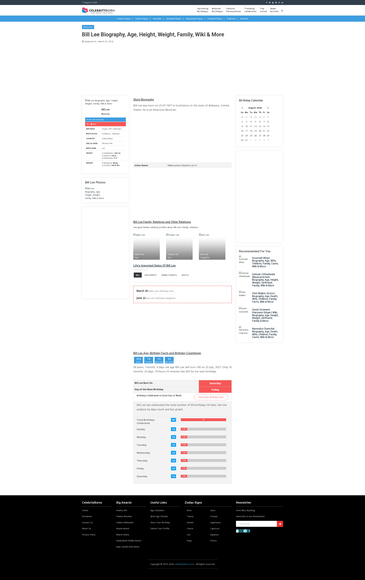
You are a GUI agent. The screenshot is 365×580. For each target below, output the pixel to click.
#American (88, 27)
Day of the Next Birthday (149, 389)
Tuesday (141, 445)
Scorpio (214, 516)
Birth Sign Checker (159, 516)
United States (107, 138)
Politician (231, 18)
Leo (103, 148)
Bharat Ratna (122, 534)
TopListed (263, 10)
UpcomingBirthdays (202, 10)
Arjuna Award (122, 528)
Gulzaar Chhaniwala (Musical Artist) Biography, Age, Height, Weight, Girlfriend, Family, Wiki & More (265, 280)
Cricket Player (123, 18)
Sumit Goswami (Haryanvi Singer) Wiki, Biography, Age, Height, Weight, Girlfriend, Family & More (265, 315)
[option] (149, 246)
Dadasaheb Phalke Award (128, 540)
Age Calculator (157, 510)
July (105, 129)
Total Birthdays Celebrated (146, 421)
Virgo (189, 540)
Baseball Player (173, 18)
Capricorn (215, 528)
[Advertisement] (167, 69)
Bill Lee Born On (144, 382)
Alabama (115, 133)
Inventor (244, 18)
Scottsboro (106, 133)
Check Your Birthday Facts (211, 397)
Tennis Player (141, 18)
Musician (105, 114)
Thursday (142, 460)
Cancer (190, 528)
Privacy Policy (88, 534)
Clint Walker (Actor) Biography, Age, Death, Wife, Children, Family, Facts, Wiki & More (265, 297)
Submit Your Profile (159, 528)
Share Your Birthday (160, 522)
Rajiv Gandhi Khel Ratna (127, 546)
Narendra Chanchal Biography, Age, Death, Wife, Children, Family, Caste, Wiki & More (265, 333)
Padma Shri (121, 510)
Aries (189, 510)
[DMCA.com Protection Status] (243, 530)
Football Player (214, 18)
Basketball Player (194, 18)
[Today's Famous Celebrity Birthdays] (98, 10)
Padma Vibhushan (124, 522)
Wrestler (157, 18)
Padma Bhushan (124, 516)
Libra (212, 510)
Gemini (190, 522)
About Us (86, 528)
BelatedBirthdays (217, 10)
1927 (110, 129)
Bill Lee (106, 109)
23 (103, 129)
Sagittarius (215, 522)
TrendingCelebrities (250, 10)
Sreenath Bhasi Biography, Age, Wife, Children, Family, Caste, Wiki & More (265, 262)
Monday (141, 437)
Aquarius (214, 534)
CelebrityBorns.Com (184, 564)
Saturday (116, 129)
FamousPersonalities (233, 10)
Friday (140, 468)
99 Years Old (107, 143)
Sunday (141, 429)
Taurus (190, 516)
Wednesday (143, 452)
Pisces (213, 540)
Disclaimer (87, 516)
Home (85, 510)
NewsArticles (274, 10)
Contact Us (87, 522)
